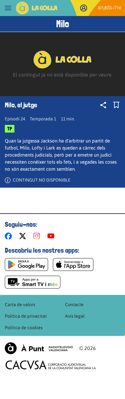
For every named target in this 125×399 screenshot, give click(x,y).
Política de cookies (24, 327)
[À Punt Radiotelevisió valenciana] (39, 348)
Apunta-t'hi (109, 8)
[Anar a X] (24, 236)
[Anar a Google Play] (26, 264)
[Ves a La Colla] (36, 8)
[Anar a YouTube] (52, 236)
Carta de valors (20, 304)
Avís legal (75, 316)
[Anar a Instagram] (38, 236)
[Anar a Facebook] (9, 236)
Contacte (74, 304)
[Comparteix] (103, 105)
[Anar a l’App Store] (73, 264)
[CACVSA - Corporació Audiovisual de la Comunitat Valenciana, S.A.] (51, 365)
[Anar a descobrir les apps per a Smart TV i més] (33, 282)
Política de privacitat (26, 316)
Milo (62, 23)
